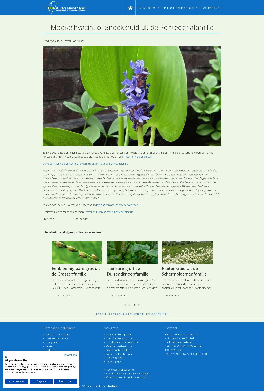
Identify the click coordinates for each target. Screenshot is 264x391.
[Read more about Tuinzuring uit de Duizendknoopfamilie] (132, 252)
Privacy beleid (52, 342)
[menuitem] (130, 7)
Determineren (210, 7)
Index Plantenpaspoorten (120, 338)
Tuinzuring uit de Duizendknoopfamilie (127, 271)
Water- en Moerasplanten (137, 156)
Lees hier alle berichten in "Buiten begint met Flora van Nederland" (132, 313)
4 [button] (138, 304)
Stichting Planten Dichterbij (181, 338)
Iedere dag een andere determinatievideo (115, 205)
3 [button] (134, 304)
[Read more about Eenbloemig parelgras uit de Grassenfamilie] (77, 252)
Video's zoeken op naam (119, 334)
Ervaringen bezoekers (56, 338)
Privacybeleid (70, 354)
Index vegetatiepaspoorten (120, 369)
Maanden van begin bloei (119, 346)
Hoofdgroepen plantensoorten (122, 342)
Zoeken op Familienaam (119, 354)
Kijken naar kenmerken (118, 350)
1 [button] (125, 304)
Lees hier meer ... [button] (64, 295)
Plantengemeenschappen (179, 7)
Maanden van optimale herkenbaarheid (127, 377)
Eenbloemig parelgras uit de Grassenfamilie (76, 271)
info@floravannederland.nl (181, 342)
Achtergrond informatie (57, 334)
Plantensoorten (147, 7)
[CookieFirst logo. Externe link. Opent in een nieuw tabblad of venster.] (6, 357)
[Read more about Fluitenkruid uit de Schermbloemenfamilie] (187, 252)
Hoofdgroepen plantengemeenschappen (128, 373)
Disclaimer (50, 350)
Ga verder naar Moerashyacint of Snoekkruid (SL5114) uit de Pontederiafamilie (85, 163)
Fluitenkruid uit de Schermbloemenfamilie (184, 271)
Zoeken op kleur (114, 357)
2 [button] (129, 304)
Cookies (49, 346)
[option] (77, 270)
